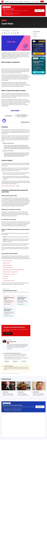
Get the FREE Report (7, 333)
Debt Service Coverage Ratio (8, 267)
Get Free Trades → (39, 10)
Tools (32, 1)
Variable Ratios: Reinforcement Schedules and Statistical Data (13, 269)
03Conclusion (35, 36)
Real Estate (20, 1)
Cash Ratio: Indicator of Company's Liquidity (10, 271)
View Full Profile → (10, 348)
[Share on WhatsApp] (9, 33)
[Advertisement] (23, 426)
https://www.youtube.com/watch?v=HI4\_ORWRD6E (10, 185)
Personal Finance (26, 1)
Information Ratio (5, 276)
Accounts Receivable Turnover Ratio (9, 274)
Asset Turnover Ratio (6, 263)
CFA (8, 342)
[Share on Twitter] (5, 33)
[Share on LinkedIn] (7, 33)
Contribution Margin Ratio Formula (8, 280)
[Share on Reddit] (16, 33)
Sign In (42, 1)
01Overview (35, 33)
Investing (11, 1)
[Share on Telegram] (11, 33)
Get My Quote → (40, 406)
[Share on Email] (18, 33)
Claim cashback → (38, 53)
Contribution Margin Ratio (7, 265)
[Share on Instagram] (13, 33)
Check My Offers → (38, 72)
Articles (36, 1)
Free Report (7, 1)
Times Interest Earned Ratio (7, 260)
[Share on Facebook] (2, 33)
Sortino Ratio (5, 278)
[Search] (45, 1)
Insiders (16, 1)
